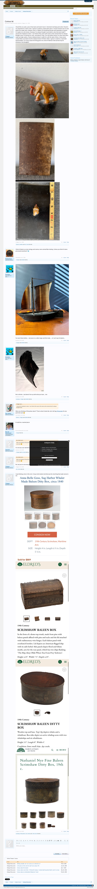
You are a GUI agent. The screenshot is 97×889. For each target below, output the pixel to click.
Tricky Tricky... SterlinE (78, 34)
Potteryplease (8, 258)
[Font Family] (27, 840)
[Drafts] (61, 840)
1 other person (34, 833)
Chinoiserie (76, 28)
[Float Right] (56, 840)
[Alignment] (35, 840)
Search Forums (8, 7)
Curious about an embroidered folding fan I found (27, 872)
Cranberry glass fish (77, 27)
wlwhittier (21, 244)
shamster (7, 449)
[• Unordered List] (37, 840)
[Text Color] (23, 840)
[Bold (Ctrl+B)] (17, 840)
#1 (61, 242)
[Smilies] (46, 840)
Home (88, 885)
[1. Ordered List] (39, 840)
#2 (61, 257)
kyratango (18, 399)
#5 (61, 415)
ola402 (75, 42)
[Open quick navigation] (67, 11)
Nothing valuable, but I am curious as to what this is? (28, 863)
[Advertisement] (36, 16)
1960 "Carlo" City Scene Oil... (79, 51)
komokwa (7, 274)
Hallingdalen (76, 39)
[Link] (30, 840)
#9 (61, 831)
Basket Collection (77, 20)
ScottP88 (75, 25)
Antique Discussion (13, 23)
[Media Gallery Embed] (58, 840)
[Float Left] (54, 840)
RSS (92, 885)
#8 (61, 466)
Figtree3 (17, 244)
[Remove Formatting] (65, 840)
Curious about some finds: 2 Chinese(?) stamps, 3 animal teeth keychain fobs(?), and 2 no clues (38, 870)
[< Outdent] (41, 840)
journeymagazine (77, 49)
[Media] (50, 840)
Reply (68, 242)
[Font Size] (25, 840)
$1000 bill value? (77, 24)
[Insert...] (52, 840)
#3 (61, 340)
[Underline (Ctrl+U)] (21, 840)
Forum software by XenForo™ (14, 887)
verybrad (75, 35)
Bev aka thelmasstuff (8, 432)
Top (90, 885)
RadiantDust (76, 21)
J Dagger (23, 23)
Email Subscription (82, 885)
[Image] (48, 840)
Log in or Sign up (88, 1)
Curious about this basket (22, 867)
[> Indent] (43, 840)
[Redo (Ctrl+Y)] (19, 843)
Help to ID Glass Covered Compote (80, 41)
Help (77, 885)
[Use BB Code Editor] (67, 840)
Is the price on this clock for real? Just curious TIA (28, 865)
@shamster (60, 411)
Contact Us (74, 885)
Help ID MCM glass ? (77, 31)
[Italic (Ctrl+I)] (19, 840)
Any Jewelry (27, 244)
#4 (61, 396)
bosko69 (75, 32)
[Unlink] (32, 840)
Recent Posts (14, 7)
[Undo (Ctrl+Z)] (17, 843)
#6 (61, 430)
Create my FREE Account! (80, 13)
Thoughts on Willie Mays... (78, 48)
